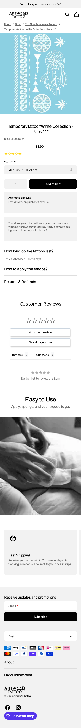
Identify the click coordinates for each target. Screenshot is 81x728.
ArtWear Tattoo (22, 696)
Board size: (10, 161)
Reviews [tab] (17, 355)
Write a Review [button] (42, 332)
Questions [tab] (42, 355)
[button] (4, 14)
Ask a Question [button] (42, 342)
